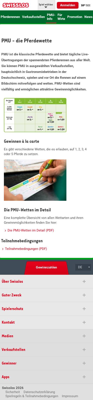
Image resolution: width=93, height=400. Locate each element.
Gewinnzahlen (46, 267)
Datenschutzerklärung (39, 392)
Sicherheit (12, 392)
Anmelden (67, 5)
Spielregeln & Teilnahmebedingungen (31, 396)
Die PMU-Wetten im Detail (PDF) (31, 230)
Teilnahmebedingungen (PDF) (26, 249)
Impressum (70, 396)
